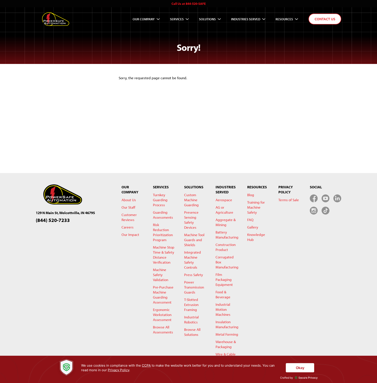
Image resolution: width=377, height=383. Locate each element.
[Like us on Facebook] (314, 198)
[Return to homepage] (55, 19)
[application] (188, 369)
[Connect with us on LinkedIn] (337, 198)
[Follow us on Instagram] (314, 211)
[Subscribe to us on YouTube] (325, 198)
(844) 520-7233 (53, 220)
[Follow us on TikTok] (325, 211)
